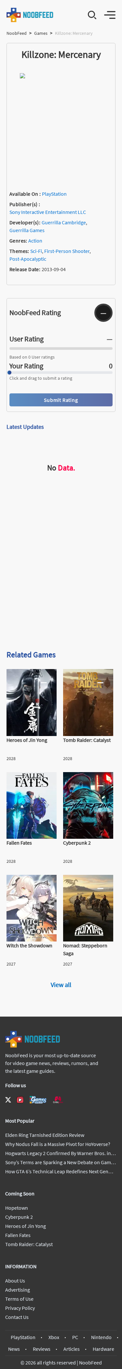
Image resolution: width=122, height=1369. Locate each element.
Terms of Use (19, 1299)
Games (40, 33)
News (14, 1349)
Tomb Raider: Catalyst (29, 1244)
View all (61, 985)
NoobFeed (17, 33)
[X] (8, 1100)
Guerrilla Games (27, 230)
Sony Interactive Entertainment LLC (47, 212)
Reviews (41, 1349)
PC (75, 1337)
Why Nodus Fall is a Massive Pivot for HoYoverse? (57, 1144)
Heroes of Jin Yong (25, 1226)
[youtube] (20, 1100)
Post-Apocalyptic (27, 259)
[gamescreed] (38, 1100)
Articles (71, 1349)
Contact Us (17, 1317)
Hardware (103, 1349)
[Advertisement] (61, 578)
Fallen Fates (18, 1235)
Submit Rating (61, 400)
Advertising (17, 1289)
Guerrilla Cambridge (64, 222)
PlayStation (54, 194)
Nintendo (101, 1337)
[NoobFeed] (30, 15)
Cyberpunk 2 (19, 1217)
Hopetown (16, 1207)
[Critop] (58, 1100)
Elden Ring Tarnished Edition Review (44, 1135)
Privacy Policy (20, 1308)
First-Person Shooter (66, 251)
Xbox (53, 1337)
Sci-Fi (36, 251)
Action (35, 240)
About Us (15, 1280)
